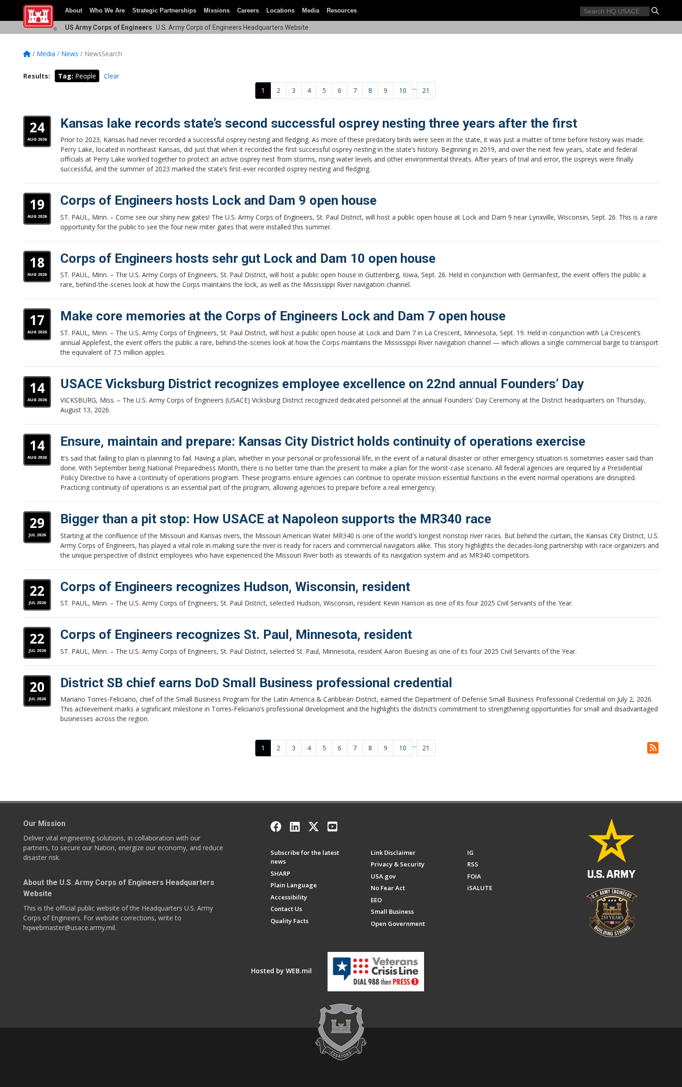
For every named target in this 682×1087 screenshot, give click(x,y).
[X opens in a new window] (313, 826)
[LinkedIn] (295, 826)
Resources (342, 10)
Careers (248, 10)
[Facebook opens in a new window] (276, 826)
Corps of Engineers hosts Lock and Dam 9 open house (218, 200)
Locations (280, 10)
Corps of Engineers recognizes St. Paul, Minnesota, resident (236, 634)
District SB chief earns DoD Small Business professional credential (256, 682)
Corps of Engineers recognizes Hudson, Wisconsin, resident (235, 586)
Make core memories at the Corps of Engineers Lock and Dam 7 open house (283, 316)
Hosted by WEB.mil (281, 970)
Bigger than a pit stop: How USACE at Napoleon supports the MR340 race (275, 519)
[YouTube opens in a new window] (332, 826)
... (414, 87)
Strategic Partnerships (164, 10)
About (73, 10)
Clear (111, 76)
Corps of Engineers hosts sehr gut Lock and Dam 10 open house (248, 258)
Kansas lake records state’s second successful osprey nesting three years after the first (318, 123)
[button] (655, 10)
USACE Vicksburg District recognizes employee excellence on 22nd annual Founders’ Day (322, 383)
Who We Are (107, 10)
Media (310, 10)
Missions (217, 10)
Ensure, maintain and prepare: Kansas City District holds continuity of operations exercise (322, 441)
